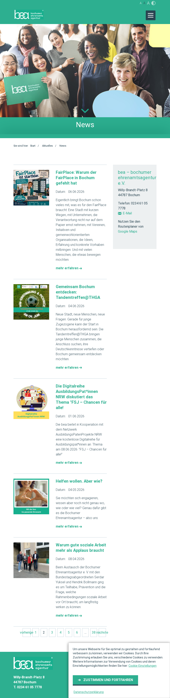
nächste (102, 632)
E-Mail (127, 213)
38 (94, 632)
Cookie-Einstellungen (143, 665)
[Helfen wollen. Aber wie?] (31, 496)
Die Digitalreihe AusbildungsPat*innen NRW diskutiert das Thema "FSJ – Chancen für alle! (81, 397)
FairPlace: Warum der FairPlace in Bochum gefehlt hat (76, 178)
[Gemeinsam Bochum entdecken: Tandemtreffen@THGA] (31, 302)
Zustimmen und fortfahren (108, 680)
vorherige (26, 632)
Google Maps (127, 231)
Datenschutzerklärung (89, 692)
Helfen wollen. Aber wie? (79, 481)
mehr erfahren (67, 268)
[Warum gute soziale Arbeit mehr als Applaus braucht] (31, 560)
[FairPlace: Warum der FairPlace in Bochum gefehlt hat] (31, 187)
